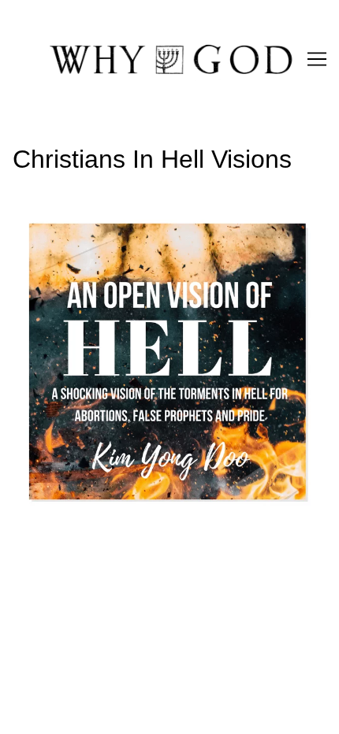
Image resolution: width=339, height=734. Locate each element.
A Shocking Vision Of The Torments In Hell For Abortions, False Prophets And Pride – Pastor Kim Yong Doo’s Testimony (168, 235)
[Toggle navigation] (316, 59)
